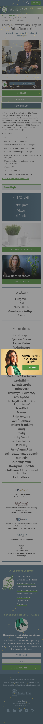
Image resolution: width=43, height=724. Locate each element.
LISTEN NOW (30, 367)
